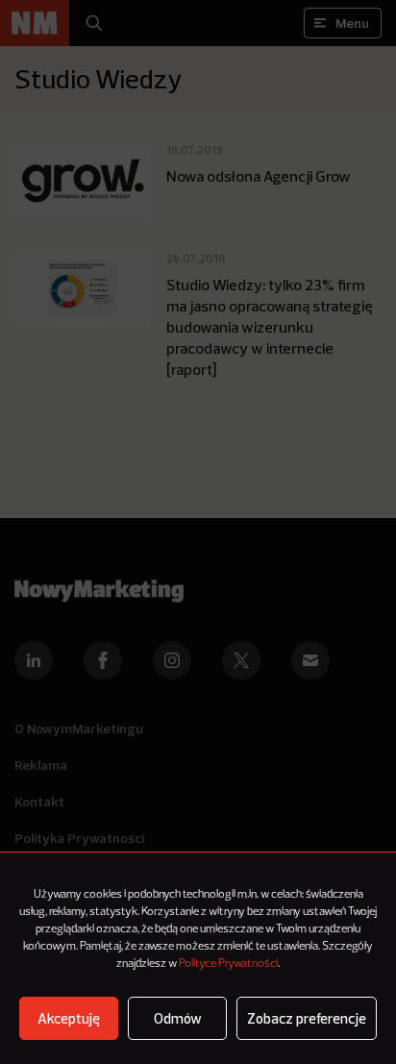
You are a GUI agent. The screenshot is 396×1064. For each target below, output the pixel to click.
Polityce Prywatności (228, 964)
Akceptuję (68, 1018)
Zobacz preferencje (306, 1018)
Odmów (178, 1018)
